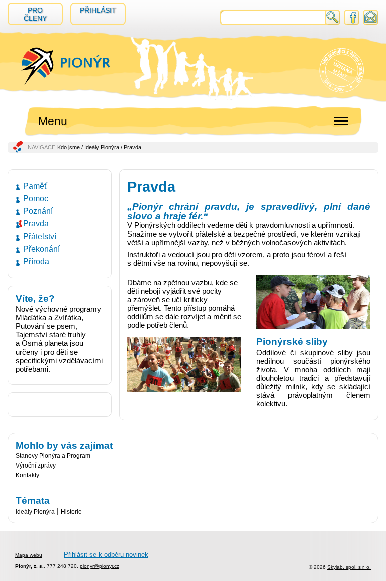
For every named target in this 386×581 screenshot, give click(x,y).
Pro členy (35, 14)
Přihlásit (98, 10)
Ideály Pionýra (101, 147)
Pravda (36, 223)
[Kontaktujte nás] (370, 21)
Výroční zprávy (36, 465)
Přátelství (39, 236)
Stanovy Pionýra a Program (53, 455)
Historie (71, 511)
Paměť (35, 186)
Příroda (36, 261)
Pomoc (35, 198)
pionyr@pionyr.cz (99, 566)
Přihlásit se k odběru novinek (106, 554)
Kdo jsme (68, 147)
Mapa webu (28, 555)
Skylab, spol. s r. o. (349, 567)
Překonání (41, 249)
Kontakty (27, 475)
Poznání (38, 211)
